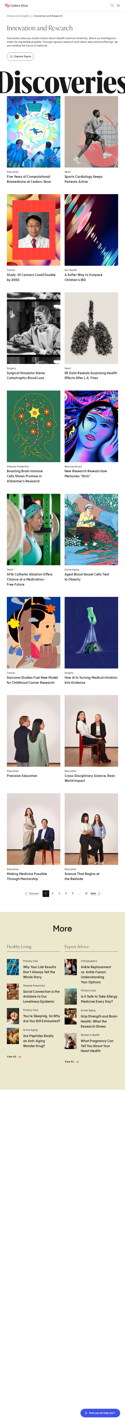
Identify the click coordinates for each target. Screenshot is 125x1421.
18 (86, 893)
